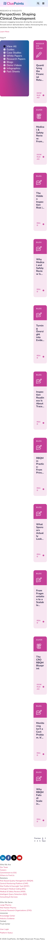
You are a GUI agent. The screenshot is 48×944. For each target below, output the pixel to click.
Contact (3, 921)
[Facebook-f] (8, 858)
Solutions (4, 878)
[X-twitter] (14, 858)
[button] (38, 3)
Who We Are (5, 864)
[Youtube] (19, 858)
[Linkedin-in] (3, 858)
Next (44, 841)
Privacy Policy (39, 939)
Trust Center (5, 924)
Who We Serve (6, 902)
